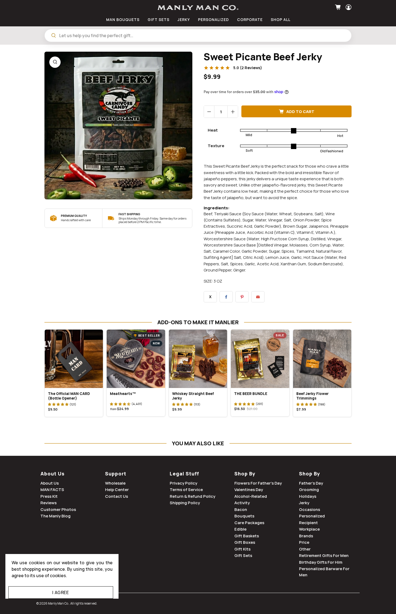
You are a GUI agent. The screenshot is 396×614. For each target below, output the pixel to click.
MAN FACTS (52, 489)
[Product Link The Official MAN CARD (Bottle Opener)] (74, 359)
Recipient (308, 522)
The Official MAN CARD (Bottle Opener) (69, 396)
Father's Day (311, 483)
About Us (52, 473)
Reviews (48, 503)
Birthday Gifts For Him (320, 562)
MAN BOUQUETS (123, 19)
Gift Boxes (244, 542)
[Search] (53, 35)
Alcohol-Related (250, 496)
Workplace (309, 529)
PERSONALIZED (213, 19)
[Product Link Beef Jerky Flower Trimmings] (322, 359)
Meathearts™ (123, 393)
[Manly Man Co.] (198, 7)
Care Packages (249, 522)
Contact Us (116, 496)
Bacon (240, 509)
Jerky (304, 503)
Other (305, 549)
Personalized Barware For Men (324, 572)
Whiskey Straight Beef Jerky (193, 396)
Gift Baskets (246, 536)
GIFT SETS (158, 19)
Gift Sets (243, 555)
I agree (60, 592)
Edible (240, 529)
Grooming (309, 489)
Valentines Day (248, 489)
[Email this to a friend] (258, 296)
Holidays (307, 496)
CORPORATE (250, 19)
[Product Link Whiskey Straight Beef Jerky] (198, 359)
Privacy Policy (183, 483)
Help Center (117, 489)
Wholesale (115, 483)
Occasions (309, 509)
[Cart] (338, 7)
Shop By (244, 473)
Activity (242, 503)
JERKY (184, 19)
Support (115, 473)
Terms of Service (186, 489)
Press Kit (49, 496)
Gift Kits (242, 549)
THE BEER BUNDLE (250, 393)
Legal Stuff (184, 473)
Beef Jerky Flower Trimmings (312, 396)
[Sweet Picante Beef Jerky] (118, 125)
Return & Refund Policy (192, 496)
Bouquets (244, 516)
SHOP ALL (280, 19)
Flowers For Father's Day (258, 483)
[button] (58, 404)
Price (304, 542)
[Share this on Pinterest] (242, 296)
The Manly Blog (55, 516)
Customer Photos (58, 509)
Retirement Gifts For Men (324, 555)
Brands (306, 536)
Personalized (312, 516)
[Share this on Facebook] (226, 296)
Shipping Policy (185, 503)
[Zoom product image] (55, 62)
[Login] (348, 7)
